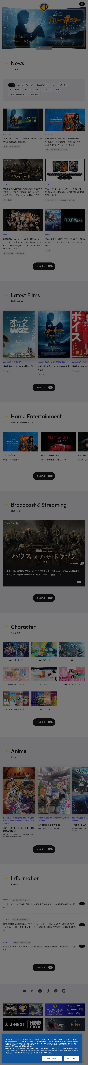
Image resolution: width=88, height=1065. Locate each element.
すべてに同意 (71, 1058)
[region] (42, 1048)
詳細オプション (52, 1058)
